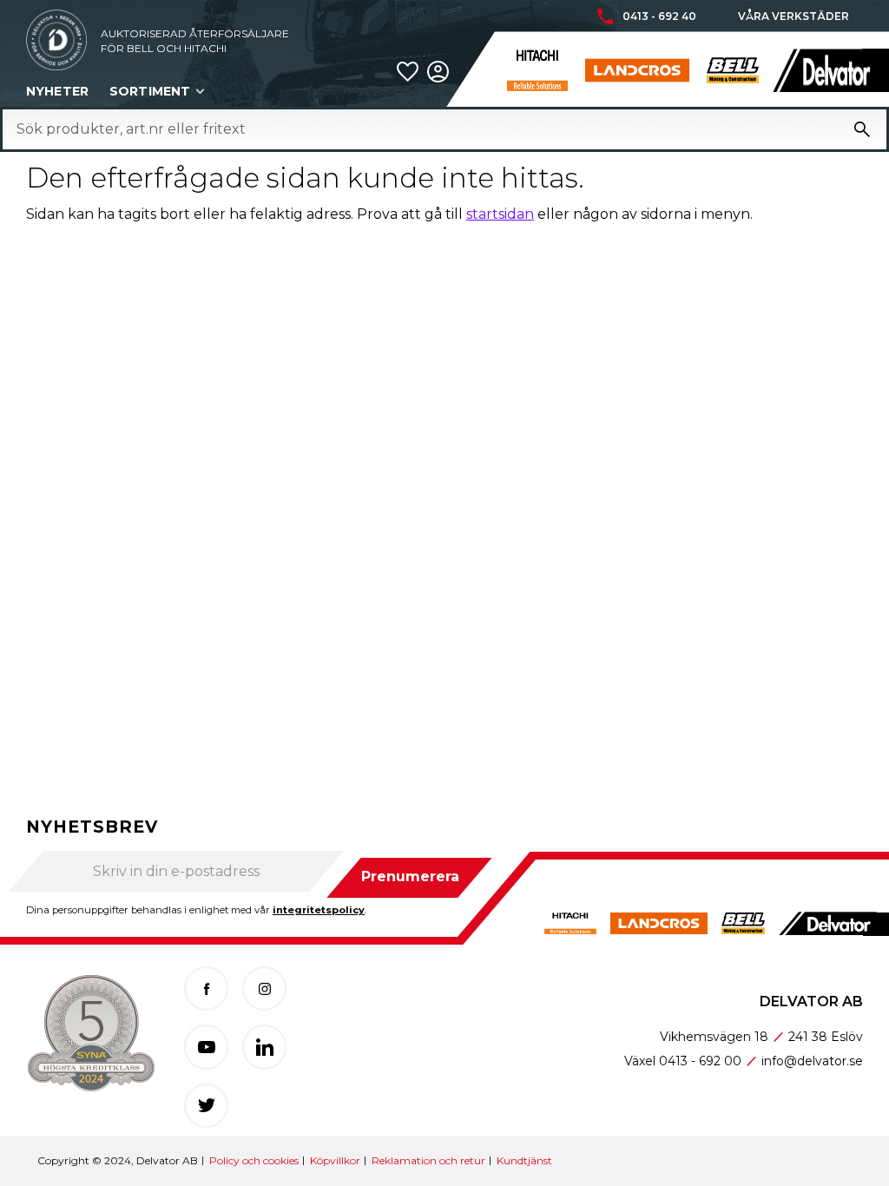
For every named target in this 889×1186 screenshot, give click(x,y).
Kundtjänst (524, 1160)
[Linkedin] (264, 1047)
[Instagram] (264, 988)
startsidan (500, 214)
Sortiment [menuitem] (149, 91)
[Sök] (862, 129)
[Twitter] (206, 1106)
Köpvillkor (335, 1160)
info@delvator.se (812, 1061)
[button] (407, 71)
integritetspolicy (319, 910)
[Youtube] (206, 1047)
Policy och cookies (254, 1160)
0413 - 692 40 (659, 16)
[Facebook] (206, 988)
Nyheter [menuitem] (57, 91)
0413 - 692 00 (700, 1061)
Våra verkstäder (793, 16)
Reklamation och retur (428, 1160)
